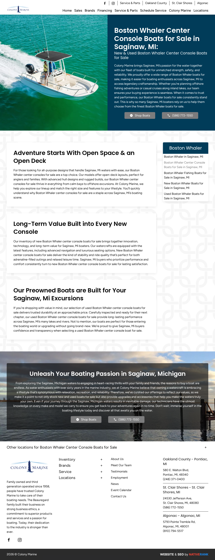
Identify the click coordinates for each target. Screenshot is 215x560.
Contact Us (118, 496)
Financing (104, 10)
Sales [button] (78, 10)
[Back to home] (18, 9)
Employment (119, 477)
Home (67, 10)
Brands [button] (90, 10)
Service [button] (65, 471)
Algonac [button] (202, 3)
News (115, 484)
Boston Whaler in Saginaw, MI (183, 156)
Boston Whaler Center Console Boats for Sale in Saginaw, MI (184, 165)
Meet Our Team (121, 465)
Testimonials (119, 471)
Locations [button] (201, 10)
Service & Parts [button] (130, 3)
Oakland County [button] (156, 3)
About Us (117, 459)
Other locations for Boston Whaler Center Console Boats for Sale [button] (62, 447)
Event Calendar (121, 490)
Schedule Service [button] (153, 10)
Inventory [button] (67, 459)
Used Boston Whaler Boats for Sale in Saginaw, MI (184, 196)
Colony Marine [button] (180, 10)
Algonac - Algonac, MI (181, 515)
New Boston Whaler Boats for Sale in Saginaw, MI (183, 186)
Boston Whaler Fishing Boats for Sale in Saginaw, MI (185, 175)
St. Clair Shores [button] (182, 3)
